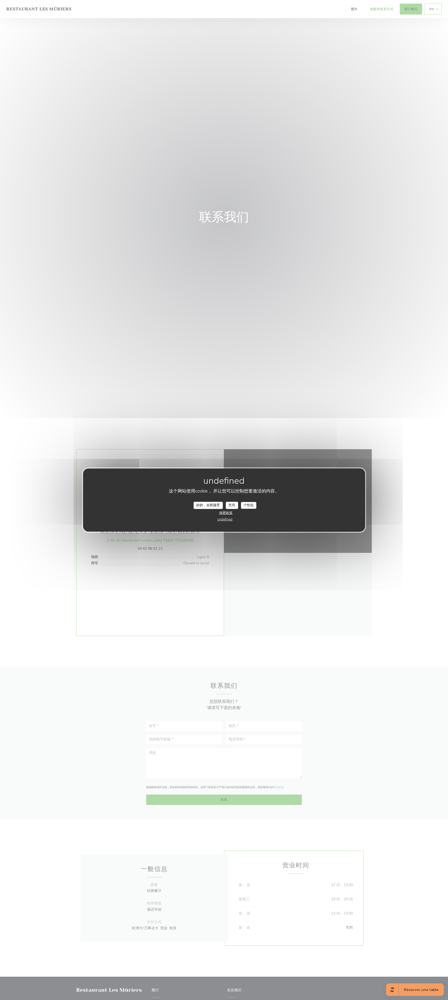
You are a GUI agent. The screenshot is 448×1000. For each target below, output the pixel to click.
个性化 (248, 505)
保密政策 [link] (226, 512)
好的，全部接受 (208, 505)
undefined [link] (224, 519)
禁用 (231, 505)
